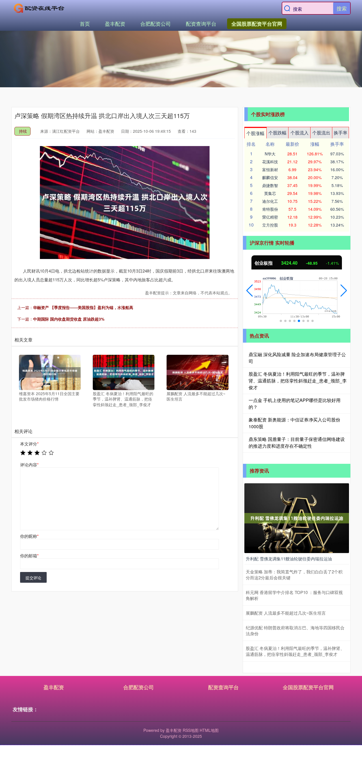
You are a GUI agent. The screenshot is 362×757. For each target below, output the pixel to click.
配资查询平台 (201, 23)
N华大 (270, 153)
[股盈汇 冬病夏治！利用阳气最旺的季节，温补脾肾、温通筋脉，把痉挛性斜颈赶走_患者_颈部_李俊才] (123, 372)
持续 (23, 131)
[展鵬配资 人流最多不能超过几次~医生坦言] (197, 372)
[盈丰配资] (39, 8)
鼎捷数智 (270, 185)
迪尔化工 (270, 201)
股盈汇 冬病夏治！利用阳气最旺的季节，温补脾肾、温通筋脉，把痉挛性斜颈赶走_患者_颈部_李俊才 (298, 381)
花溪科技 (270, 161)
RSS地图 (191, 730)
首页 (85, 23)
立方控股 (270, 225)
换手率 (340, 132)
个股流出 (321, 132)
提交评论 (33, 577)
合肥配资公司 (155, 23)
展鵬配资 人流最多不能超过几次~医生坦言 (286, 613)
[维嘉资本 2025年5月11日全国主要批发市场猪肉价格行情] (50, 372)
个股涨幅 (255, 133)
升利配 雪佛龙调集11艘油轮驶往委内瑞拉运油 (289, 559)
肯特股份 (270, 209)
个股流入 (299, 132)
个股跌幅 (277, 132)
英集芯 (270, 193)
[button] (249, 290)
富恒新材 (270, 169)
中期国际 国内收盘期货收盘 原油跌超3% (68, 319)
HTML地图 (209, 730)
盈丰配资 (115, 23)
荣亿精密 (270, 217)
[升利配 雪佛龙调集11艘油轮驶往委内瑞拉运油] (296, 517)
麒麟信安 (270, 177)
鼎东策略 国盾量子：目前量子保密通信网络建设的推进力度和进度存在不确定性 (297, 442)
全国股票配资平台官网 (256, 23)
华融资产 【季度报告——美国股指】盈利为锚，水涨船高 (83, 307)
